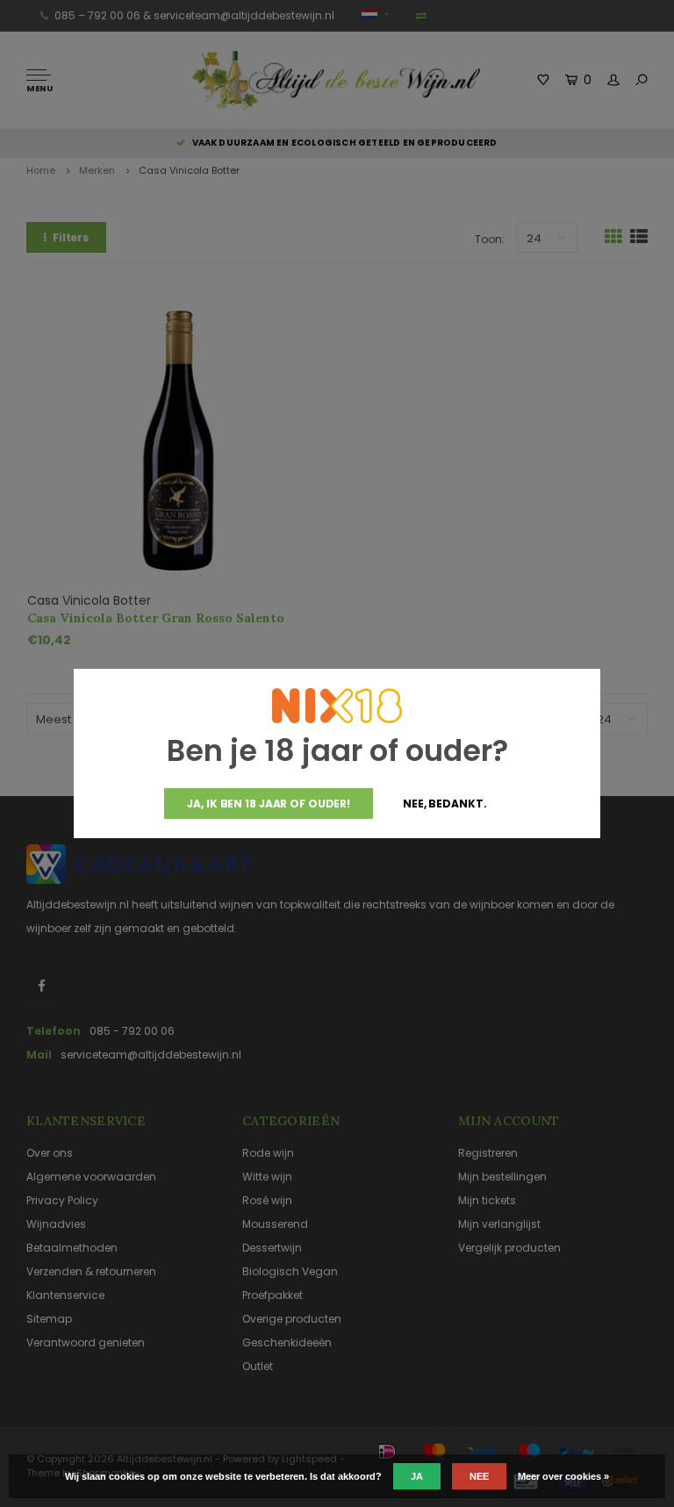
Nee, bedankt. (444, 803)
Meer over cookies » (563, 1476)
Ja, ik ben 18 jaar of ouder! (268, 803)
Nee (479, 1476)
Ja (417, 1476)
